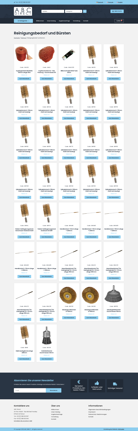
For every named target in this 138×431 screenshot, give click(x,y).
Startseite (17, 38)
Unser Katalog (51, 21)
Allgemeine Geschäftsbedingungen (99, 409)
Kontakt (85, 21)
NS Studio (121, 429)
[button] (24, 78)
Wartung (23, 38)
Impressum (92, 412)
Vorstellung (76, 21)
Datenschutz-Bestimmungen (97, 414)
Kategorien (23, 21)
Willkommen (40, 21)
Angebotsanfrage (64, 21)
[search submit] (84, 11)
